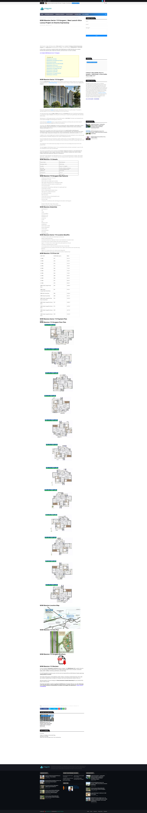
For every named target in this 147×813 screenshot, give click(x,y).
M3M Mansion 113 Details (52, 58)
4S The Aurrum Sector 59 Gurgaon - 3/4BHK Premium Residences (52, 786)
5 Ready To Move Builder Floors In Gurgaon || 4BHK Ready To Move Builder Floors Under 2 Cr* (96, 74)
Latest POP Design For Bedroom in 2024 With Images (98, 794)
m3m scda (71, 705)
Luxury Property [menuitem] (69, 14)
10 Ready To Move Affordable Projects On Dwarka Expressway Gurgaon (68, 779)
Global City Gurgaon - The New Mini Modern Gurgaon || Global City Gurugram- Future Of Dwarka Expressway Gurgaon (98, 126)
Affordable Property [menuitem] (49, 14)
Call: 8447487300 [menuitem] (85, 14)
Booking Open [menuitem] (78, 14)
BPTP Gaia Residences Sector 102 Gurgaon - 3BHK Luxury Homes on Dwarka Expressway (99, 132)
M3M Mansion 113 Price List (52, 65)
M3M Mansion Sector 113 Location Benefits (55, 63)
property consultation (102, 92)
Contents (49, 57)
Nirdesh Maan (43, 25)
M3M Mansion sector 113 (65, 705)
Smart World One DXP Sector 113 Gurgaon (68, 776)
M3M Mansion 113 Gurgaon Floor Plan (54, 68)
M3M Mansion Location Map (52, 69)
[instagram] (104, 1)
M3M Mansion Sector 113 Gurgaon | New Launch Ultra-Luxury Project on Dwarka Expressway (46, 724)
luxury (52, 109)
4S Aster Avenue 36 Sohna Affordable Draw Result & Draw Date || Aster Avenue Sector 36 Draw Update (52, 791)
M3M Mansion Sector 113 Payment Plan (54, 66)
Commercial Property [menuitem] (59, 14)
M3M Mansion (57, 705)
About (91, 811)
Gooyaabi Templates (60, 811)
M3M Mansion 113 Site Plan (52, 71)
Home (41, 0)
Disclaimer (105, 811)
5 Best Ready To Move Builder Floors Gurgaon (79, 776)
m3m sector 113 (45, 17)
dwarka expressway (45, 705)
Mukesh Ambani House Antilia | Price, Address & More (98, 137)
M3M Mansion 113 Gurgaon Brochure (54, 73)
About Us (44, 0)
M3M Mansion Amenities (51, 62)
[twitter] (102, 1)
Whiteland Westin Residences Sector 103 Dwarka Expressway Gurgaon (60, 3)
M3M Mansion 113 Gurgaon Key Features (55, 60)
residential (49, 121)
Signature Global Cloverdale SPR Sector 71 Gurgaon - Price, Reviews (52, 776)
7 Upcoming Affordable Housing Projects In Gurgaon (79, 779)
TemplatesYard (48, 811)
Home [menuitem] (42, 14)
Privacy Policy (100, 811)
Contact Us (49, 0)
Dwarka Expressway (53, 82)
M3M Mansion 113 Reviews (52, 74)
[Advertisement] (62, 35)
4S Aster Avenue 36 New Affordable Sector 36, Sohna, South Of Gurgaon (52, 796)
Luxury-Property (52, 705)
